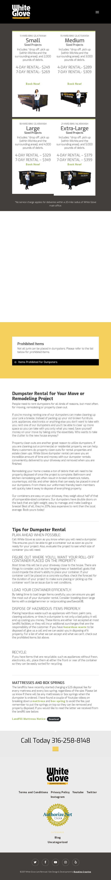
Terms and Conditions (33, 792)
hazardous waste (75, 627)
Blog (58, 837)
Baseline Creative (82, 872)
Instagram (58, 797)
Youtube (78, 792)
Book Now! (33, 84)
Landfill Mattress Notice (29, 719)
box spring (58, 701)
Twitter (92, 792)
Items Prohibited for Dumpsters (37, 362)
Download (54, 719)
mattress (38, 701)
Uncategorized (58, 842)
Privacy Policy (60, 792)
